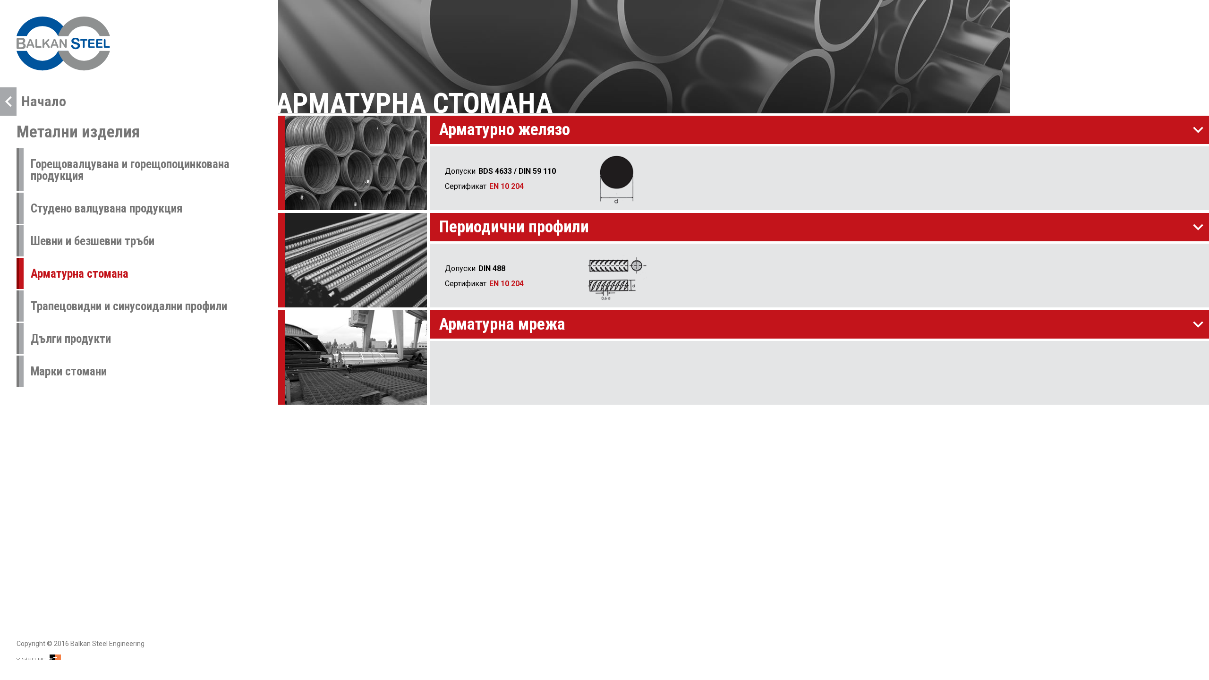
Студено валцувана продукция (107, 208)
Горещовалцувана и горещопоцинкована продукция (130, 170)
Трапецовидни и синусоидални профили (129, 306)
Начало (43, 101)
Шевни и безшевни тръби (92, 241)
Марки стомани (69, 371)
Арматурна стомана (79, 273)
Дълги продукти (71, 339)
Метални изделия (78, 132)
